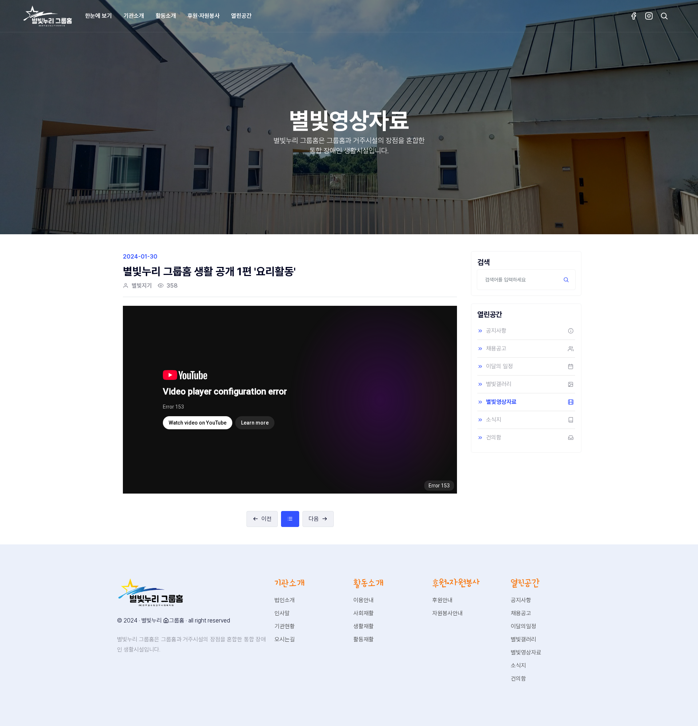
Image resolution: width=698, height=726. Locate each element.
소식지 (493, 419)
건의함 (493, 437)
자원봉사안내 (447, 613)
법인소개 (284, 600)
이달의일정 (523, 626)
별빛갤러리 (499, 384)
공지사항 (496, 330)
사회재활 (363, 613)
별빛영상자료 (501, 401)
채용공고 (496, 348)
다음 (314, 518)
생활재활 (363, 626)
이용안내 (363, 600)
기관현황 (284, 626)
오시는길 (284, 639)
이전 (266, 518)
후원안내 (442, 600)
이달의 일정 (499, 366)
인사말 (282, 613)
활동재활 (363, 639)
